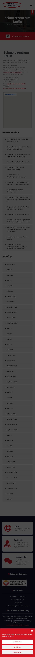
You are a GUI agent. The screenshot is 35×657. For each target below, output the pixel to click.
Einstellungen (17, 652)
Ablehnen (17, 647)
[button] (32, 631)
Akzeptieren (17, 642)
